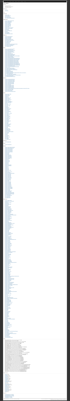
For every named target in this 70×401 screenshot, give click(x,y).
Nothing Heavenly (8, 304)
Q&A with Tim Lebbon (9, 90)
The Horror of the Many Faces (10, 282)
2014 (5, 310)
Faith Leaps (7, 329)
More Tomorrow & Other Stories (10, 173)
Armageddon (7, 125)
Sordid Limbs (8, 269)
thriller (5, 391)
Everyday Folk (9, 225)
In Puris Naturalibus (9, 238)
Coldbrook (7, 115)
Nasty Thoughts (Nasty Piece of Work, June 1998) (12, 61)
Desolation (8, 95)
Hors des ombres (8, 124)
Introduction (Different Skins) (9, 71)
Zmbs (7, 306)
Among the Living (8, 139)
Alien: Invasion (8, 128)
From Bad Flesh (9, 232)
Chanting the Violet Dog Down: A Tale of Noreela (11, 298)
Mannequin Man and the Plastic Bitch (11, 251)
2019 (5, 17)
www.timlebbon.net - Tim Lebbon (8, 397)
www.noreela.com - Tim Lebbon (8, 396)
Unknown (6, 20)
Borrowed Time (8, 42)
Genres (19, 1)
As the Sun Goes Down (10, 36)
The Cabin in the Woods (9, 113)
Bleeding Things (9, 204)
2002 (5, 39)
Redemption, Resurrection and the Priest (11, 262)
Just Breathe (8, 242)
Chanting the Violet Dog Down (9, 297)
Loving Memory (9, 249)
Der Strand (8, 217)
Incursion (7, 122)
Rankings (22, 1)
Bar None (8, 152)
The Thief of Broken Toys (9, 30)
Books (13, 1)
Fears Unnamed (9, 38)
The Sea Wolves (8, 116)
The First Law (8, 277)
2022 (5, 45)
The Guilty (8, 281)
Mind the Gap (8, 172)
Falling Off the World (8, 301)
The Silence (7, 121)
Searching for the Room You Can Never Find (11, 333)
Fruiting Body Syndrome (10, 233)
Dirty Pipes (8, 219)
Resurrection (7, 32)
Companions (8, 213)
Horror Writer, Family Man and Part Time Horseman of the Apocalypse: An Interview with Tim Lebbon (18, 88)
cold (5, 382)
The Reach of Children (9, 28)
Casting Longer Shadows (10, 210)
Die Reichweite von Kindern (9, 337)
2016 (5, 43)
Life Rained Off (9, 246)
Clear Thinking (9, 212)
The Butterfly (8, 274)
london (6, 388)
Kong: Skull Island (8, 126)
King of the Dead (9, 243)
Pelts (8, 258)
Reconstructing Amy (9, 261)
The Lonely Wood (8, 311)
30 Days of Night (8, 105)
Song (8, 268)
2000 (5, 294)
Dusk (7, 103)
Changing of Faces (9, 21)
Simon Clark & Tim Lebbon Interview (11, 91)
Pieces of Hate (9, 25)
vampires (6, 380)
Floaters (8, 230)
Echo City (7, 112)
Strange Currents (9, 271)
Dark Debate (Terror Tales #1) (10, 87)
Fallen (7, 106)
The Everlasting (9, 181)
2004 (5, 194)
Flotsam (7, 314)
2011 (5, 113)
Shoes (8, 264)
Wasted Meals (9, 292)
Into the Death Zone (8, 308)
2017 (5, 74)
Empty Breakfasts (9, 222)
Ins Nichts (8, 98)
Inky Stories (8, 240)
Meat (8, 253)
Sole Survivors (8, 334)
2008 (5, 40)
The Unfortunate (9, 288)
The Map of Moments (8, 108)
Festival (7, 137)
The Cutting (8, 275)
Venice (6, 383)
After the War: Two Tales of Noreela (10, 40)
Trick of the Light (8, 307)
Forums (25, 1)
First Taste (8, 229)
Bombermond (8, 207)
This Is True (8, 67)
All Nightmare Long (8, 46)
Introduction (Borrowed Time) (9, 73)
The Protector (7, 316)
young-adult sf (6, 378)
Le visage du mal (9, 99)
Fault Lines (7, 313)
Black (8, 203)
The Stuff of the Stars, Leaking (10, 287)
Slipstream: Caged (9, 267)
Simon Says (8, 265)
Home (5, 1)
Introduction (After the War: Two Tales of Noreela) (11, 69)
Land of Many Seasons (9, 324)
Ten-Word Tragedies (8, 17)
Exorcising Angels (9, 165)
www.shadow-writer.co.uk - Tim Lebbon (9, 394)
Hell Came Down (9, 236)
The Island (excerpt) (8, 300)
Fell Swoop (8, 228)
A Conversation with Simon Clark (11, 79)
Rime (7, 31)
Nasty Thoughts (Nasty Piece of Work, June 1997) (12, 60)
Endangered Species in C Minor (11, 223)
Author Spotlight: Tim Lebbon (10, 85)
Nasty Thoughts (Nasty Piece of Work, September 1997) (13, 63)
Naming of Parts (9, 24)
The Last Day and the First (10, 27)
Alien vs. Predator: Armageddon (9, 131)
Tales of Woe (8, 272)
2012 (5, 72)
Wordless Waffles (9, 293)
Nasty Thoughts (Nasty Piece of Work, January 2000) (13, 59)
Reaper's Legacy (8, 118)
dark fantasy (6, 375)
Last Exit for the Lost (9, 171)
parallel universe (7, 386)
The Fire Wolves (8, 109)
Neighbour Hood (8, 327)
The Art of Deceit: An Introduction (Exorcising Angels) (13, 66)
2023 (5, 138)
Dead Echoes (8, 215)
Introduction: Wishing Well (10, 56)
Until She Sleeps (9, 102)
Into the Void (7, 119)
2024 (5, 139)
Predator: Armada (8, 129)
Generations (7, 135)
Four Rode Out (8, 16)
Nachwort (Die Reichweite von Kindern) (10, 76)
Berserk (8, 153)
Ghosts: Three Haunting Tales (9, 45)
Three (7, 294)
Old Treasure (8, 256)
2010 (5, 16)
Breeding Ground (9, 209)
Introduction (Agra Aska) (10, 53)
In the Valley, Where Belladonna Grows (11, 239)
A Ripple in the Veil (9, 200)
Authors (10, 1)
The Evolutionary (8, 305)
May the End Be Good (9, 252)
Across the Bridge (8, 336)
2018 (5, 31)
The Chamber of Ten (8, 111)
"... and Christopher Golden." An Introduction (11, 74)
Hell (7, 235)
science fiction (6, 376)
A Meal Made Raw (9, 144)
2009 (5, 71)
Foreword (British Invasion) (10, 51)
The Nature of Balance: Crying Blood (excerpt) (12, 284)
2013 (5, 118)
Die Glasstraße (8, 323)
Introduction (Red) (8, 70)
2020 (5, 32)
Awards (16, 1)
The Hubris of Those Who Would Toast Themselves (12, 331)
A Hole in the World (8, 318)
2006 (5, 103)
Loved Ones (8, 248)
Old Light (8, 255)
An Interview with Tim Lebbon (10, 82)
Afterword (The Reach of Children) (11, 50)
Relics (7, 310)
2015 (5, 42)
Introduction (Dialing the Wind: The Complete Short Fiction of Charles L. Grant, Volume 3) (16, 72)
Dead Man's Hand (9, 22)
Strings (7, 321)
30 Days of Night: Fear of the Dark (11, 147)
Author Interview (9, 84)
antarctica (6, 385)
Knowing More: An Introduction (10, 57)
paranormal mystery (7, 389)
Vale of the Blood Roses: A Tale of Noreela (12, 291)
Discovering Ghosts (9, 220)
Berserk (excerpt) (9, 202)
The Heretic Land (9, 184)
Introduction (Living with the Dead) (11, 54)
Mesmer (8, 100)
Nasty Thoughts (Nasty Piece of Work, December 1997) (13, 58)
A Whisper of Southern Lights (10, 20)
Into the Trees (8, 241)
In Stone (7, 320)
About (7, 1)
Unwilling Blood (9, 290)
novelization (6, 379)
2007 (5, 105)
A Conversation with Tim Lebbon (11, 80)
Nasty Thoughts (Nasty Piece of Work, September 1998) (13, 64)
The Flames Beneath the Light (10, 278)
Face (8, 96)
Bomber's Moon (9, 206)
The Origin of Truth (8, 295)
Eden (7, 134)
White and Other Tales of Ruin (9, 39)
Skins (8, 266)
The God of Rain (9, 280)
